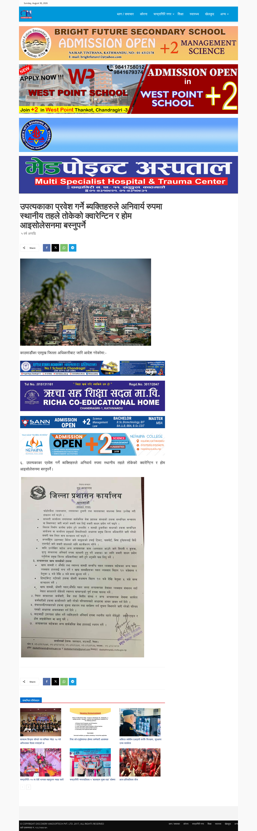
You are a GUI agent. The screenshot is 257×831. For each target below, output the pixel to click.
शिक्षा (180, 14)
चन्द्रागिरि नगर (162, 14)
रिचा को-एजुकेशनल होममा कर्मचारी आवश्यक (89, 739)
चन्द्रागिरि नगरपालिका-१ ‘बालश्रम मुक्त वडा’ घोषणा (92, 779)
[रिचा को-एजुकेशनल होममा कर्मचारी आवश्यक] (93, 722)
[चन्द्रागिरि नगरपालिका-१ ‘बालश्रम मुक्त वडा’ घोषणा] (93, 762)
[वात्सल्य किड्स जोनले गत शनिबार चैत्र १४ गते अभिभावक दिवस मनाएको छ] (43, 722)
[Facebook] (46, 248)
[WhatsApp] (64, 248)
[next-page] (28, 787)
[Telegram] (72, 248)
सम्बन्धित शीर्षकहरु (31, 700)
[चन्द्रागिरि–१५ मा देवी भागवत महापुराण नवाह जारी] (43, 762)
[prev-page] (22, 787)
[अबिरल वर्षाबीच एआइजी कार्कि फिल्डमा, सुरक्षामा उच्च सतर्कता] (142, 722)
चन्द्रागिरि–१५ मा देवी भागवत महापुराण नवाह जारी (42, 779)
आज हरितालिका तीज (128, 779)
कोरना (143, 14)
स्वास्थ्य (194, 14)
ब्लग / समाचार (125, 14)
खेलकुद (209, 14)
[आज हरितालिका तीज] (142, 762)
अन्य (223, 14)
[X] (55, 248)
